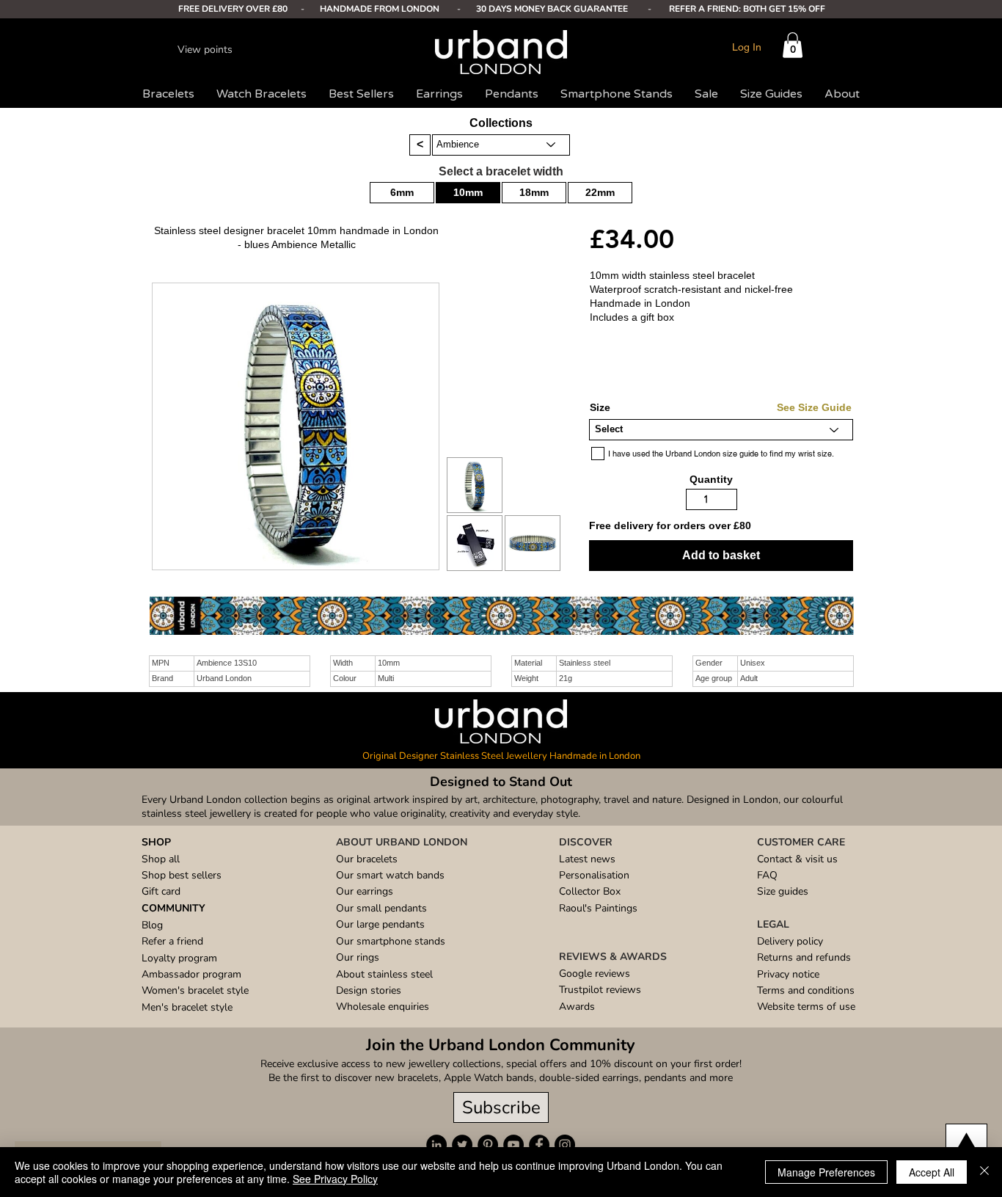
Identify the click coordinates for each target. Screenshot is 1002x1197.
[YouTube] (513, 1145)
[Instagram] (565, 1145)
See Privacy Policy (335, 1178)
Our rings (357, 957)
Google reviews (594, 973)
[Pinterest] (488, 1145)
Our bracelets (367, 859)
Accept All (931, 1172)
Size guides (782, 891)
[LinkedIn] (436, 1145)
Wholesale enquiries (382, 1007)
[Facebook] (539, 1145)
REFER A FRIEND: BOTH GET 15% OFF (747, 9)
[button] (792, 45)
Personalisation (594, 875)
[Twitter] (462, 1145)
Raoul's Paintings (598, 908)
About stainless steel (384, 974)
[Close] (984, 1172)
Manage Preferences (826, 1172)
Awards (577, 1007)
